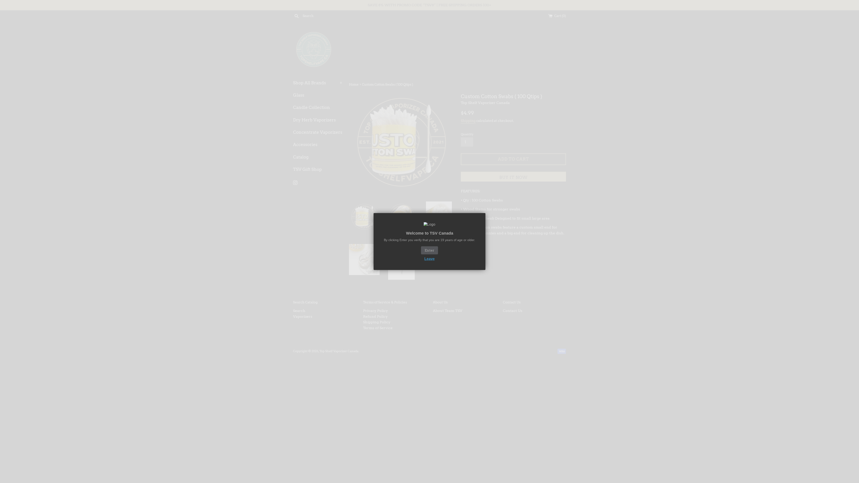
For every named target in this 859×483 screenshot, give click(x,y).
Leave (429, 259)
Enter (429, 250)
